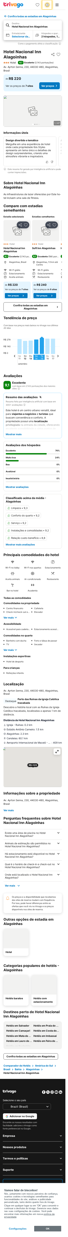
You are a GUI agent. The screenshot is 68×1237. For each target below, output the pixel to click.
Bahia (18, 1069)
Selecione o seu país (14, 1100)
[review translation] (18, 388)
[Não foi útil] (52, 162)
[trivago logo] (13, 5)
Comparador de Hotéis (17, 1065)
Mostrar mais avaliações (20, 544)
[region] (32, 111)
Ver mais (8, 617)
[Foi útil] (47, 162)
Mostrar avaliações (17, 486)
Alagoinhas (33, 1069)
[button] (32, 25)
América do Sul (44, 1065)
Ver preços (47, 85)
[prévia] (15, 356)
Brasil (6, 1069)
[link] (37, 5)
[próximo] (58, 356)
